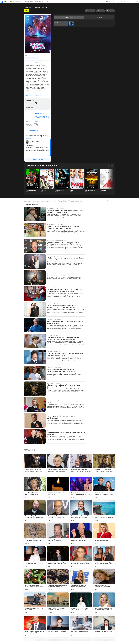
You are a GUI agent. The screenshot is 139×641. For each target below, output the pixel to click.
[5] (36, 105)
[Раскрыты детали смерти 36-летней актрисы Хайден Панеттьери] (104, 534)
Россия (36, 121)
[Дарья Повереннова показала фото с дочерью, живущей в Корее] (81, 603)
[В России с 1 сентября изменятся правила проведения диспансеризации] (81, 626)
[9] (46, 105)
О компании (6, 639)
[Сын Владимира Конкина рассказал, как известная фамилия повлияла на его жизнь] (81, 534)
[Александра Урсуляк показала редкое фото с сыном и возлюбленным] (104, 626)
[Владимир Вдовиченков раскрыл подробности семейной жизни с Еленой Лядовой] (104, 488)
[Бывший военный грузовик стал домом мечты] (35, 603)
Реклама (12, 639)
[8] (43, 105)
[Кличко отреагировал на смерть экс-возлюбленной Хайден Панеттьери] (35, 626)
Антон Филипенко (39, 119)
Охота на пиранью (31, 190)
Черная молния (59, 190)
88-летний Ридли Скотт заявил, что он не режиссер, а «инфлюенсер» (66, 322)
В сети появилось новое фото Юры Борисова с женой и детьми (66, 433)
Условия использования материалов (121, 639)
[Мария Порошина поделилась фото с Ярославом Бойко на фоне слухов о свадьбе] (81, 488)
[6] (39, 105)
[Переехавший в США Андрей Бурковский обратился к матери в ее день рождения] (81, 511)
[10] (48, 105)
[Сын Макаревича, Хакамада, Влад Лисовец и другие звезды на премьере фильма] (58, 557)
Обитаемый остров (90, 190)
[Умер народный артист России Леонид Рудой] (58, 488)
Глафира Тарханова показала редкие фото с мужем (65, 274)
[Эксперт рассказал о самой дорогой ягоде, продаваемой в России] (35, 580)
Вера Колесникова (44, 117)
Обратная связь (133, 639)
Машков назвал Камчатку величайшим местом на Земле (65, 402)
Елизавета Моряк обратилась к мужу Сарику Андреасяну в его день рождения (63, 227)
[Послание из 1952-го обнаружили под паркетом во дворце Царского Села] (35, 534)
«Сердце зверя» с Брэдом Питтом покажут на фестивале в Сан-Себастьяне (63, 386)
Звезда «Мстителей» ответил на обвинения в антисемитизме (62, 418)
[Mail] (2, 1)
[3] (31, 105)
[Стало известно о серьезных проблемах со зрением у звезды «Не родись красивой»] (81, 557)
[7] (41, 105)
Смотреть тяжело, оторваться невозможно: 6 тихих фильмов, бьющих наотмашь (65, 211)
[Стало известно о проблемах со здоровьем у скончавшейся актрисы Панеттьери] (58, 465)
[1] (27, 105)
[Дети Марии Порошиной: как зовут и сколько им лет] (35, 488)
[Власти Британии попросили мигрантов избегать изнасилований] (58, 603)
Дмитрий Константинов (40, 113)
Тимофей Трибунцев (39, 116)
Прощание (103, 190)
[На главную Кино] (5, 1)
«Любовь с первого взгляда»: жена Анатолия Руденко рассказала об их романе (66, 259)
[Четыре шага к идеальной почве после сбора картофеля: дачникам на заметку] (58, 580)
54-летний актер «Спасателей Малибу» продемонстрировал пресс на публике (61, 370)
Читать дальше (30, 154)
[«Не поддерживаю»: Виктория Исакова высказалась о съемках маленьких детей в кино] (58, 626)
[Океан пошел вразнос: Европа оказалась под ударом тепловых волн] (104, 511)
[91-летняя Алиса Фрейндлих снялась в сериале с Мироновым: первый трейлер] (104, 465)
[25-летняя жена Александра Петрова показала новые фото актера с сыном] (104, 557)
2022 (26, 55)
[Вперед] (112, 165)
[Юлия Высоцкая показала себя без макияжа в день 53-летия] (104, 603)
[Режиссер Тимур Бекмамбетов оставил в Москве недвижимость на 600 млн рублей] (35, 511)
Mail (2, 639)
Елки (71, 190)
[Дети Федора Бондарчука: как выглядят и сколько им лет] (58, 511)
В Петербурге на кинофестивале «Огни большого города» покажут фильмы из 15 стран (64, 290)
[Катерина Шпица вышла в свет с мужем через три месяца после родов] (35, 557)
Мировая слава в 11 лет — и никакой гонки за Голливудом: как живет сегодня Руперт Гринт (63, 243)
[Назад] (109, 165)
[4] (34, 105)
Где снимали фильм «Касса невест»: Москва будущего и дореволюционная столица (63, 338)
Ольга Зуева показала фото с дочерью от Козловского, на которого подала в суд (61, 306)
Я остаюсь (43, 190)
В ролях (27, 116)
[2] (29, 105)
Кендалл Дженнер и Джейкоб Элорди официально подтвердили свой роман (65, 354)
